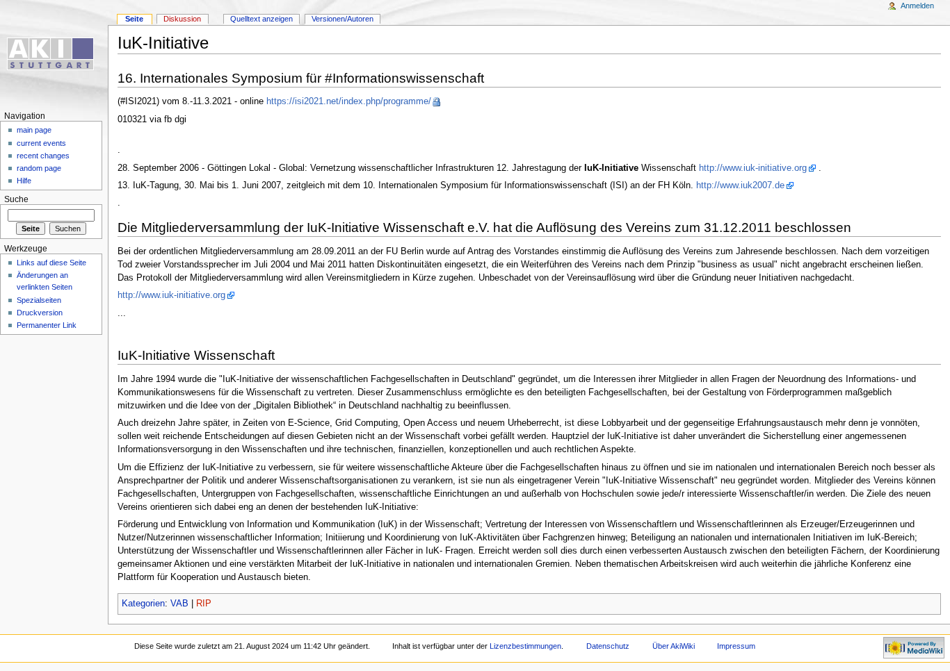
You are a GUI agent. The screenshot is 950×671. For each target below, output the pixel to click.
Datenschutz (607, 646)
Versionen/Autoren (342, 19)
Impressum (736, 646)
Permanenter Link (47, 325)
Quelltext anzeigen (261, 19)
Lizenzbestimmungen (525, 646)
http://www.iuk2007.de (740, 185)
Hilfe (24, 180)
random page (39, 168)
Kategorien (143, 603)
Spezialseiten (39, 300)
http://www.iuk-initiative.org (753, 168)
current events (41, 143)
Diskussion (182, 19)
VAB (179, 603)
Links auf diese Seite (51, 262)
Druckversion (40, 312)
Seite (134, 19)
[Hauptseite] (54, 54)
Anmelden (917, 5)
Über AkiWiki (673, 646)
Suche (16, 199)
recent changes (43, 155)
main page (34, 130)
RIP (203, 603)
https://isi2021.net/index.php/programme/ (348, 101)
